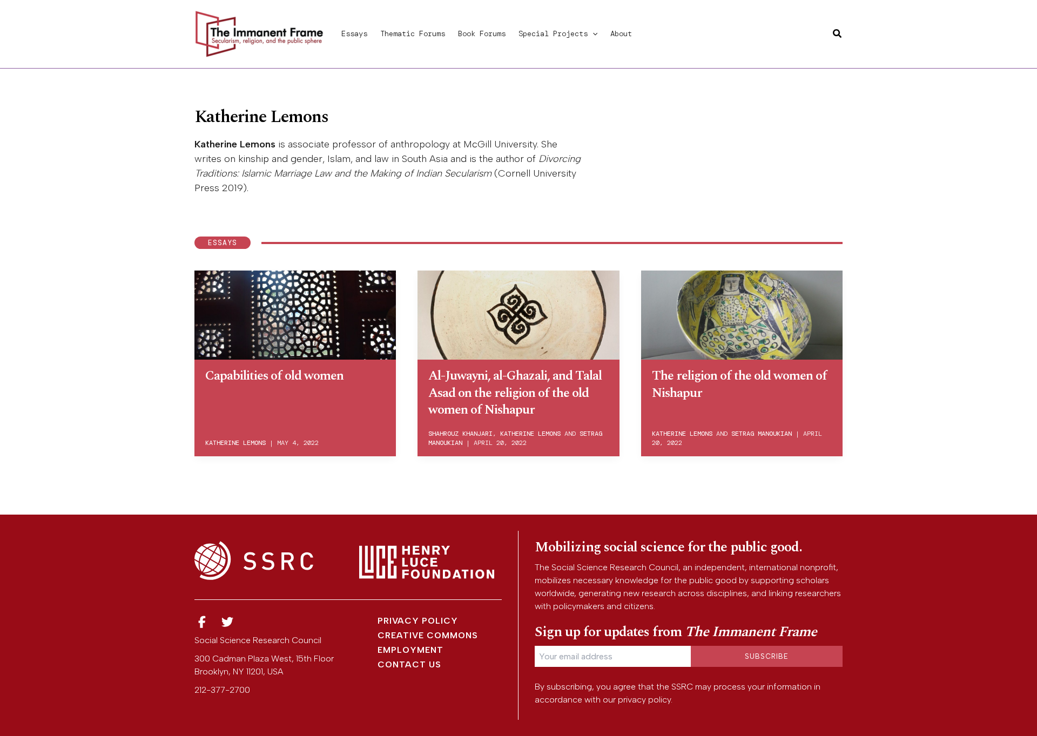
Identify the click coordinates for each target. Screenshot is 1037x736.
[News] (202, 622)
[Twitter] (227, 622)
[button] (592, 33)
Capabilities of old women (274, 376)
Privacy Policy (418, 621)
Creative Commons (428, 635)
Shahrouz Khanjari (460, 433)
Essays (354, 33)
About (621, 33)
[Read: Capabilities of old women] (295, 313)
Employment (410, 650)
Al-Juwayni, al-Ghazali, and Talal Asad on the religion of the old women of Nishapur (515, 392)
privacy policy (644, 699)
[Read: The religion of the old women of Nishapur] (741, 313)
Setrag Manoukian (761, 433)
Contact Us (409, 664)
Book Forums (482, 33)
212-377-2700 (222, 690)
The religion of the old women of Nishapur (739, 384)
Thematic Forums (412, 33)
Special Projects (553, 33)
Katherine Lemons (235, 442)
